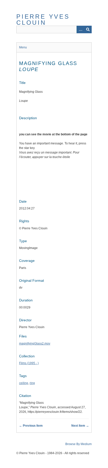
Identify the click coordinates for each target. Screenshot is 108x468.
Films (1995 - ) (29, 363)
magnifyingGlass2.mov (34, 343)
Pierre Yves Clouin (43, 19)
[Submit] (88, 29)
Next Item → (80, 425)
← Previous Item (31, 425)
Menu (23, 47)
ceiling (23, 383)
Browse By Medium (78, 444)
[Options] (80, 29)
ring (32, 383)
